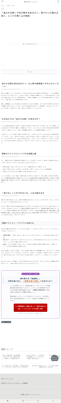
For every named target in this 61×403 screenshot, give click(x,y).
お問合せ (4, 383)
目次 (28, 72)
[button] (38, 401)
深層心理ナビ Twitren (30, 2)
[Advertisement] (30, 29)
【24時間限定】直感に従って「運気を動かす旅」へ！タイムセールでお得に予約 (30, 307)
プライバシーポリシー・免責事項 (17, 383)
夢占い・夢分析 (7, 322)
